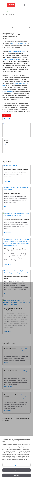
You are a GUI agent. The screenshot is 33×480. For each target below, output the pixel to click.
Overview (5, 28)
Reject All (16, 470)
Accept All (16, 475)
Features (14, 28)
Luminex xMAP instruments (18, 43)
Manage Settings (16, 465)
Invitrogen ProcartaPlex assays (10, 59)
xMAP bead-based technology (17, 51)
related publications (7, 91)
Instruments (23, 28)
